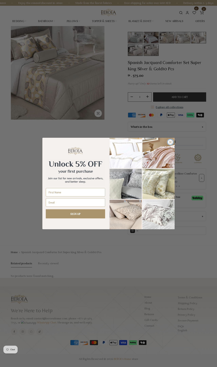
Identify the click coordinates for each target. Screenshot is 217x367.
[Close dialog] (170, 142)
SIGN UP (75, 213)
